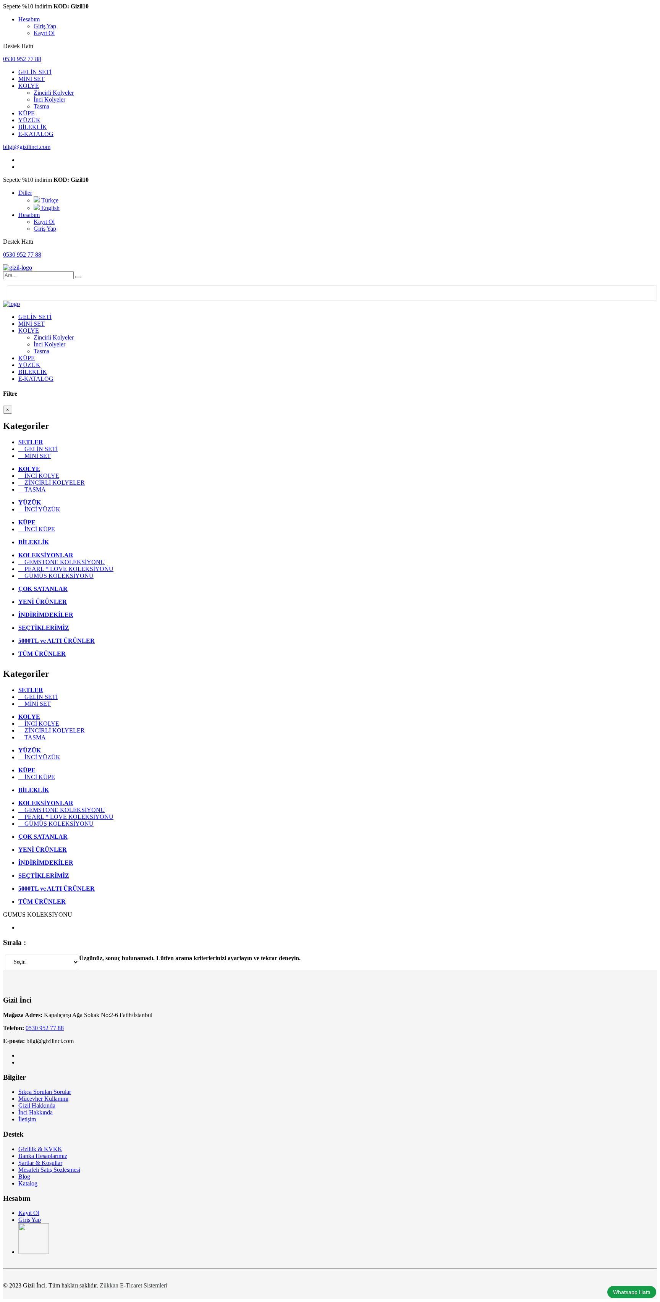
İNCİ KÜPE (36, 529)
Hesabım (29, 19)
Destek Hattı (18, 46)
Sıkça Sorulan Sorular (44, 1092)
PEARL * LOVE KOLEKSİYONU (65, 569)
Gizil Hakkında (36, 1105)
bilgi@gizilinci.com (26, 147)
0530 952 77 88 (22, 59)
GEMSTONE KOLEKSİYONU (61, 562)
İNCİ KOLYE (38, 475)
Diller (25, 192)
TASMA (32, 489)
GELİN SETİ (38, 449)
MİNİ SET (34, 456)
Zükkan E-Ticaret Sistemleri (133, 1285)
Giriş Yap (45, 26)
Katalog (27, 1183)
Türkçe (49, 200)
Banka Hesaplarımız (42, 1156)
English (50, 208)
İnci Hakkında (35, 1112)
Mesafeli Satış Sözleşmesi (49, 1169)
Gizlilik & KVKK (40, 1149)
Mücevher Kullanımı (43, 1098)
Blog (24, 1176)
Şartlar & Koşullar (40, 1163)
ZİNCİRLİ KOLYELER (51, 482)
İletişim (27, 1119)
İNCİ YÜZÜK (39, 509)
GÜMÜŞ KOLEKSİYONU (56, 576)
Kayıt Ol (44, 33)
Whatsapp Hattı (631, 1292)
